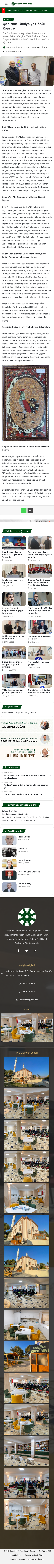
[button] (27, 1027)
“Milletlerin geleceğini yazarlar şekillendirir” (12, 691)
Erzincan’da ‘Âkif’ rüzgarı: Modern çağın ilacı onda (12, 610)
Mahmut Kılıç (24, 883)
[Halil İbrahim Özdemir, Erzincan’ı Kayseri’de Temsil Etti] (14, 543)
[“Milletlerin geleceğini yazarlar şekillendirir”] (14, 681)
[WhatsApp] (23, 510)
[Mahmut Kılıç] (9, 887)
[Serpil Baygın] (9, 864)
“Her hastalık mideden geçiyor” (38, 663)
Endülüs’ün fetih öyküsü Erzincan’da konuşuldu (39, 691)
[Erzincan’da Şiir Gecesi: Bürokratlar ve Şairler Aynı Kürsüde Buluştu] (40, 571)
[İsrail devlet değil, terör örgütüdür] (14, 571)
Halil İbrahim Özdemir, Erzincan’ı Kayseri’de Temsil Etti (12, 554)
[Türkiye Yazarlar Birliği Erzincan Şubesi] (21, 4)
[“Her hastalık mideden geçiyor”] (40, 653)
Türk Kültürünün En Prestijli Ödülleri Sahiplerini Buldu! (28, 10)
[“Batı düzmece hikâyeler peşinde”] (40, 627)
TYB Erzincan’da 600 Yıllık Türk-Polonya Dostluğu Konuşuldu (40, 610)
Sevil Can (22, 848)
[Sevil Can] (9, 852)
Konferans (8, 19)
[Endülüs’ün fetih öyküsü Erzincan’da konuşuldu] (40, 680)
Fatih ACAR (39, 1555)
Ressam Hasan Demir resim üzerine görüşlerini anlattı (40, 554)
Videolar (22, 1559)
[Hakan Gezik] (9, 840)
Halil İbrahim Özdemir (14, 47)
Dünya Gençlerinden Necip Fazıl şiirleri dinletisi (12, 664)
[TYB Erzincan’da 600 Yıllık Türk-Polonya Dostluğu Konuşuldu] (40, 599)
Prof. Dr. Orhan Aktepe (29, 872)
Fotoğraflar (32, 1559)
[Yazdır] (30, 510)
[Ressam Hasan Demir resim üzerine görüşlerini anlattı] (40, 543)
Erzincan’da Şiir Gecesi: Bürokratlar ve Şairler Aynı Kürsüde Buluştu (39, 582)
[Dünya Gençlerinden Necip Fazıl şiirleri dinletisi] (14, 653)
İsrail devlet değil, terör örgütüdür (13, 581)
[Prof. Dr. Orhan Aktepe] (9, 875)
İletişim (41, 1559)
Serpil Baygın (24, 860)
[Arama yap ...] (50, 5)
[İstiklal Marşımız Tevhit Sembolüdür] (14, 627)
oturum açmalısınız (28, 712)
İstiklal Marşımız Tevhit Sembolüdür (13, 637)
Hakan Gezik (24, 837)
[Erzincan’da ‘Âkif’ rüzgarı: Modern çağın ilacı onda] (14, 599)
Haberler (13, 1559)
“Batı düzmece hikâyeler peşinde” (39, 637)
